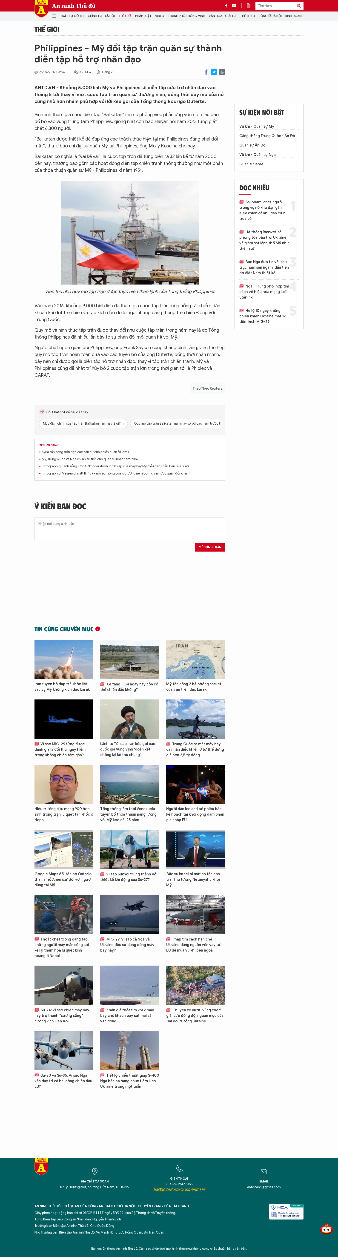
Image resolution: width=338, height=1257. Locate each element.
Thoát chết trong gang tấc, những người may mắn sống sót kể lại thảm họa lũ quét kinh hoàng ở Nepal (61, 947)
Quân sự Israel (251, 164)
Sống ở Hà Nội (270, 16)
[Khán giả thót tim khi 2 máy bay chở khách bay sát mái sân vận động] (129, 985)
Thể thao (247, 16)
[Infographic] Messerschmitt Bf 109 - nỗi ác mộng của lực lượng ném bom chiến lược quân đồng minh (116, 473)
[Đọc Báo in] (250, 5)
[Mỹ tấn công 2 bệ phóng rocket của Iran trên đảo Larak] (195, 659)
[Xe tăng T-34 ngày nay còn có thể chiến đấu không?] (129, 659)
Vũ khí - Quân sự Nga (257, 154)
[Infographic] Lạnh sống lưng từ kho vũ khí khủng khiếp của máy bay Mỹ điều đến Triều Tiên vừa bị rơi (115, 466)
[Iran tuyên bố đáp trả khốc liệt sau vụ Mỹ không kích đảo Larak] (63, 659)
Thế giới (125, 16)
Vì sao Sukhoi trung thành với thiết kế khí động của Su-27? (128, 877)
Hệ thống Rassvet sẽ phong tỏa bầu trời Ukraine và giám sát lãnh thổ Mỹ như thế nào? (264, 240)
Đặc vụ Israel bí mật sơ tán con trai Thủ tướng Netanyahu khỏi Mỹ (193, 879)
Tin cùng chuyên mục (64, 629)
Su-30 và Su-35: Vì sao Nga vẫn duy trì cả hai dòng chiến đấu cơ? (63, 1081)
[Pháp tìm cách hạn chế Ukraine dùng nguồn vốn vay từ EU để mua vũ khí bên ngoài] (195, 914)
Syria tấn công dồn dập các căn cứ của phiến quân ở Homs (85, 452)
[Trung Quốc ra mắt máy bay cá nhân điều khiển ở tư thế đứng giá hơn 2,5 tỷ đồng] (195, 719)
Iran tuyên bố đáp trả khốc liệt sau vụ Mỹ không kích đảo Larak (62, 687)
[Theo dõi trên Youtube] (234, 6)
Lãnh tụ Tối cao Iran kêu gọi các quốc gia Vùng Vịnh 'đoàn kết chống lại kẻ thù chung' (127, 749)
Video (159, 16)
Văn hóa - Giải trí (222, 16)
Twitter (214, 72)
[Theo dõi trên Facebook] (227, 6)
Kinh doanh (294, 16)
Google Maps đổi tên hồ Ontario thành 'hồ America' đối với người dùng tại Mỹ (63, 879)
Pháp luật (143, 16)
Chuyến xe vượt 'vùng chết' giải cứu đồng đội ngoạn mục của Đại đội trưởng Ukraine (194, 1016)
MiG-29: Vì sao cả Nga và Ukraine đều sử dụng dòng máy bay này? (127, 945)
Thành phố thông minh (186, 16)
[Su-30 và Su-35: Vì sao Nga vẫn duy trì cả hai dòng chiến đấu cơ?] (63, 1050)
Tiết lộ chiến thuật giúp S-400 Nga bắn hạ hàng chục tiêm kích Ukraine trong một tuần (129, 1081)
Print (222, 72)
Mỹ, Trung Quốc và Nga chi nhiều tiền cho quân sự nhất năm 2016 (90, 459)
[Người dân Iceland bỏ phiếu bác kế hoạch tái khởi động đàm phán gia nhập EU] (195, 784)
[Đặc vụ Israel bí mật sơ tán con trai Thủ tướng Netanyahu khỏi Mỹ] (195, 849)
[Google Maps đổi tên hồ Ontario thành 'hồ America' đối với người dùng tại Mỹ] (63, 849)
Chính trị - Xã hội (101, 16)
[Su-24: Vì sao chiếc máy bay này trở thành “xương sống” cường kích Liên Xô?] (63, 985)
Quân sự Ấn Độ (252, 145)
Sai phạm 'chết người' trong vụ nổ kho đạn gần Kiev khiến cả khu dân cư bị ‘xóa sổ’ (262, 210)
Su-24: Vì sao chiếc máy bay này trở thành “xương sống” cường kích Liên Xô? (61, 1016)
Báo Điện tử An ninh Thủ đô (41, 9)
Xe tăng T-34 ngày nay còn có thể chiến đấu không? (129, 687)
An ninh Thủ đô (73, 6)
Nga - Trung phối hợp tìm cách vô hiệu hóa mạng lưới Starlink (264, 292)
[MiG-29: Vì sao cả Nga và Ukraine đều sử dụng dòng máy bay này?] (129, 914)
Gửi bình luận (210, 547)
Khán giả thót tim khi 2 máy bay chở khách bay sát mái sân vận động (127, 1016)
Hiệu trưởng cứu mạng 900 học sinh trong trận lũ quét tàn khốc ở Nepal (63, 814)
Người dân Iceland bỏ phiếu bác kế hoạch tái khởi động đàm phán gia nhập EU (195, 814)
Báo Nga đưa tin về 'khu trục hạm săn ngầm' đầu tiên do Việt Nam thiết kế (264, 267)
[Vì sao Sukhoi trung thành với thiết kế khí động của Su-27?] (129, 849)
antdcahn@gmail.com (264, 1187)
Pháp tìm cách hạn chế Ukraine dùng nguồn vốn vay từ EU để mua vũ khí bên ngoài (193, 945)
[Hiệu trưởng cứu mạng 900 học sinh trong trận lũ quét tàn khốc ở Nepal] (63, 784)
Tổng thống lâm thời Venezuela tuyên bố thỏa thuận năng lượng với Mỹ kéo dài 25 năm (128, 814)
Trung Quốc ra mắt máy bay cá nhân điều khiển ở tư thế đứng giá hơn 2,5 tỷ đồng (195, 749)
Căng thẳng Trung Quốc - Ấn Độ (267, 136)
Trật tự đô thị (72, 16)
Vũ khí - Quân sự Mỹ (256, 126)
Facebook (206, 72)
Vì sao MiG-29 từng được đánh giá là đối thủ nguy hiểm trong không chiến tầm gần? (60, 749)
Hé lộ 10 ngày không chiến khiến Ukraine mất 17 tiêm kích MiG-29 (262, 316)
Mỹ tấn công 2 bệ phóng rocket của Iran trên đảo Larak (193, 687)
